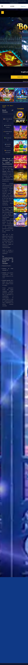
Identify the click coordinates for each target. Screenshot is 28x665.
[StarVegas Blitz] (20, 118)
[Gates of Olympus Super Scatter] (20, 191)
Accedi (12, 6)
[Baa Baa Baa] (20, 147)
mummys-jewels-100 (5, 89)
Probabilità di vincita (14, 2)
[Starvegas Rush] (20, 220)
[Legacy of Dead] (20, 176)
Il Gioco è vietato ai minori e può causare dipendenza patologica (13, 1)
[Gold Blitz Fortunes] (20, 161)
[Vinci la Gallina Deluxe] (20, 205)
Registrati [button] (23, 6)
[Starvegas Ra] (20, 132)
